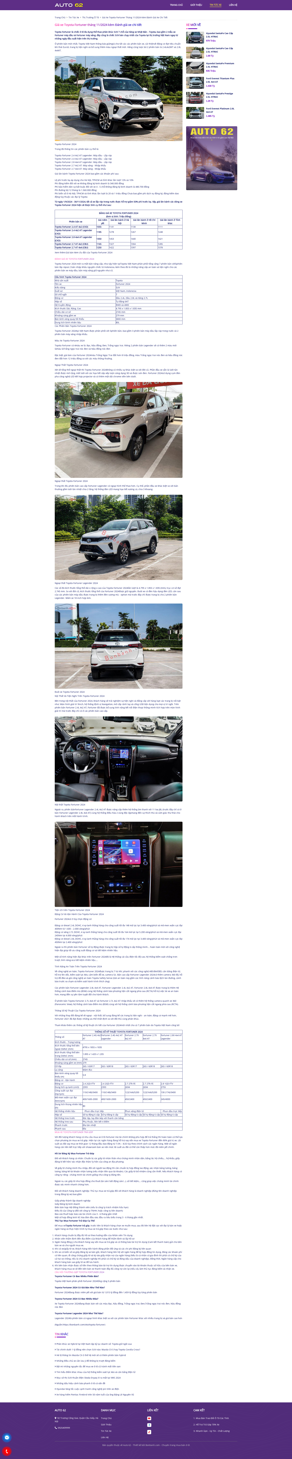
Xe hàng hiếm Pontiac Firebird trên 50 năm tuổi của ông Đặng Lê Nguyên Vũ (95, 1394)
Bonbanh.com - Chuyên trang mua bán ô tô (168, 1445)
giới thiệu (196, 4)
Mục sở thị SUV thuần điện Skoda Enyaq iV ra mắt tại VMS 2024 (88, 1377)
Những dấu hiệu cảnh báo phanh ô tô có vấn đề (80, 1383)
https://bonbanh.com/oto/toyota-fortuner (84, 1324)
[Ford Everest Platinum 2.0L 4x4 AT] (195, 113)
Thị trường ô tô (90, 17)
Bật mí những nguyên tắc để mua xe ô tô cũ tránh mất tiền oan (88, 1366)
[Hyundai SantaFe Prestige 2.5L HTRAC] (195, 98)
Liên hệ (105, 1437)
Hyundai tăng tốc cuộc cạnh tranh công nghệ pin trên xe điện (87, 1388)
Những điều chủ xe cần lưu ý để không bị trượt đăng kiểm (85, 1360)
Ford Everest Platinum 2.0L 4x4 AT (220, 110)
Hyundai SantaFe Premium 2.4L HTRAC (220, 65)
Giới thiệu (106, 1424)
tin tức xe (215, 4)
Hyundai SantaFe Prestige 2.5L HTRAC (219, 95)
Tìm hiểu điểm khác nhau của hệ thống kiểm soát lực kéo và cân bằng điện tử (95, 1372)
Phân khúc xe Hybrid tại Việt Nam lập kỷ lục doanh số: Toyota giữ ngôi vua (94, 1343)
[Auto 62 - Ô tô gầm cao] (71, 4)
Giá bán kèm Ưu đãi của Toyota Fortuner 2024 (89, 252)
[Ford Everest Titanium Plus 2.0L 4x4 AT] (195, 83)
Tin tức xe (106, 1430)
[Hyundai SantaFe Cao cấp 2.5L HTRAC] (195, 38)
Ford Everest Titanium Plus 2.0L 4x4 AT (220, 80)
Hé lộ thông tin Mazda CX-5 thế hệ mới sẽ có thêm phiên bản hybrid (91, 1355)
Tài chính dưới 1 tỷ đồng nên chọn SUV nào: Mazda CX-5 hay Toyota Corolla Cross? (98, 1349)
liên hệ (233, 4)
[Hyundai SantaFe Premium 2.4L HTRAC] (195, 68)
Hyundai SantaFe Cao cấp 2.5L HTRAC (219, 35)
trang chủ (176, 4)
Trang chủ (106, 1418)
